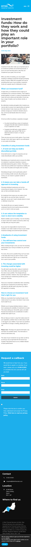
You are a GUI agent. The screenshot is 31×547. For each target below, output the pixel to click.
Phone (3, 382)
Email (3, 389)
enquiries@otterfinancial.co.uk (14, 481)
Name (3, 375)
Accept (4, 544)
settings (18, 541)
